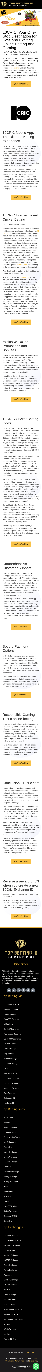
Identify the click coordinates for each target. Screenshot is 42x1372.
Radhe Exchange (10, 1265)
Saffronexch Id (9, 1098)
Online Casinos (10, 1044)
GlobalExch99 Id (10, 1300)
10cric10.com (21, 265)
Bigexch (7, 1201)
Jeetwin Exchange (11, 1314)
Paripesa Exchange (11, 1172)
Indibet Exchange (10, 1152)
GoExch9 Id (8, 1117)
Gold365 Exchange (11, 1285)
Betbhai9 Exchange (11, 1132)
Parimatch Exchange (12, 1245)
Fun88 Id (7, 1122)
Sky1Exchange (9, 1093)
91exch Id (7, 1196)
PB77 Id (7, 1186)
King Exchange (10, 1054)
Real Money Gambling (12, 1034)
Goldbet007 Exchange (12, 1039)
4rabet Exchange (10, 1211)
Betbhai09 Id (8, 1191)
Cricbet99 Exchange (11, 1078)
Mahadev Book (9, 1304)
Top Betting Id (28, 1352)
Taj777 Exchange (10, 1162)
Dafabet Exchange (11, 1235)
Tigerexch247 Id (10, 1339)
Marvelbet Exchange (11, 1088)
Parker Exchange (10, 1270)
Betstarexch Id (9, 1250)
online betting (14, 68)
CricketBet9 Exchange (12, 1240)
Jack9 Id (7, 1290)
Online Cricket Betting (12, 1137)
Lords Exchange (10, 1295)
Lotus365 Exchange (11, 1206)
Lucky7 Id (7, 1068)
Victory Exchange (10, 1177)
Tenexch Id (8, 1147)
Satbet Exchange (10, 1059)
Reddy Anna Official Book (13, 1319)
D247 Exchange (10, 1014)
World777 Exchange (11, 1019)
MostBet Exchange (11, 1255)
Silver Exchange (10, 1049)
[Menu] (38, 4)
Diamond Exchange (11, 1004)
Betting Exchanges (11, 1181)
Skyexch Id (8, 1221)
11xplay (7, 1334)
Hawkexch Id (9, 1103)
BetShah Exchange (11, 1083)
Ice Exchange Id (10, 1142)
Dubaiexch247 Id (10, 1216)
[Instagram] (23, 990)
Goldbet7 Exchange (11, 1029)
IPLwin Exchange (10, 1127)
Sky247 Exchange (11, 1280)
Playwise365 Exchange (13, 1309)
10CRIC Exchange (11, 1260)
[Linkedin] (33, 990)
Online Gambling (10, 1157)
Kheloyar (7, 1324)
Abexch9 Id (8, 1275)
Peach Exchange (10, 1073)
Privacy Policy (20, 1361)
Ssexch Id (7, 1167)
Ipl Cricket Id (8, 1024)
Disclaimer (33, 1361)
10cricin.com (24, 277)
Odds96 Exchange (11, 1063)
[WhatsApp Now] (36, 1366)
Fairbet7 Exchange (11, 1009)
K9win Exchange (10, 1329)
